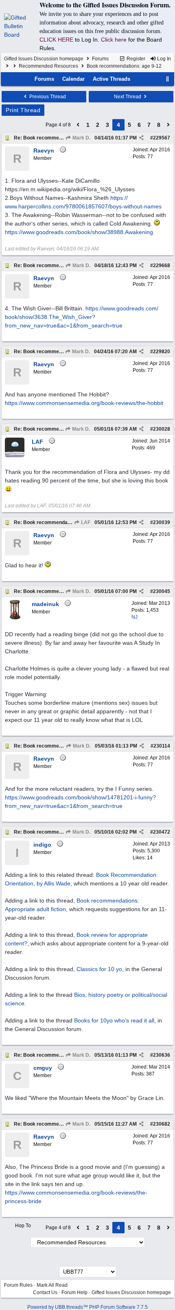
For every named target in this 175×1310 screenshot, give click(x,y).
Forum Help (74, 1292)
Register (135, 59)
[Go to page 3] (78, 125)
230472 (161, 832)
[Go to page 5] (168, 125)
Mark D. (80, 138)
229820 (161, 351)
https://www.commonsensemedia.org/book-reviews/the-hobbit (84, 403)
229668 (161, 265)
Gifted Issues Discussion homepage (43, 59)
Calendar (73, 79)
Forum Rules (18, 1285)
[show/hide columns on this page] (167, 78)
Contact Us (45, 1292)
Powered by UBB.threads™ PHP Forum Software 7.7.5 (87, 1307)
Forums (100, 59)
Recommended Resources (48, 66)
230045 (161, 591)
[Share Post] (141, 137)
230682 (161, 1124)
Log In (163, 59)
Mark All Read (52, 1285)
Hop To (23, 1225)
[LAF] (14, 455)
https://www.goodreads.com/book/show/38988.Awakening (79, 232)
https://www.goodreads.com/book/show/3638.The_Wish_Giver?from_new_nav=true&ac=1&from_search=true (81, 317)
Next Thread (128, 97)
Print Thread (23, 110)
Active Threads (111, 79)
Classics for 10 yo (99, 969)
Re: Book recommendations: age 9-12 (58, 138)
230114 (161, 746)
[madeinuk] (14, 618)
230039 (161, 522)
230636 (161, 1055)
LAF (85, 522)
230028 (161, 429)
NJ (134, 617)
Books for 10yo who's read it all (114, 1020)
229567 (161, 138)
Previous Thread (47, 97)
